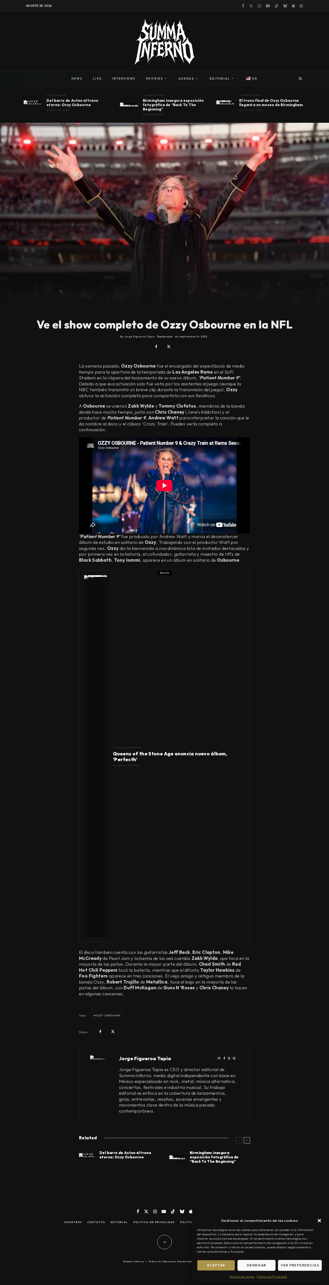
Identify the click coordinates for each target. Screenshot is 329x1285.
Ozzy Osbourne (108, 1015)
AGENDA (186, 78)
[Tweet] (169, 347)
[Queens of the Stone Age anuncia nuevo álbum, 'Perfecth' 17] (96, 756)
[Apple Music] (293, 5)
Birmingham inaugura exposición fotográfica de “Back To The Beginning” (173, 104)
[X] (251, 5)
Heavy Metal (156, 95)
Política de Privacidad (272, 1276)
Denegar (256, 1265)
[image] (225, 102)
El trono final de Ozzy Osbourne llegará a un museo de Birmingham (271, 102)
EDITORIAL (220, 78)
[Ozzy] (129, 104)
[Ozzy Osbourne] (33, 102)
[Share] (156, 347)
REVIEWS (154, 78)
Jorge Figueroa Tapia (145, 1058)
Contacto (96, 1222)
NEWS (77, 78)
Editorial (119, 1222)
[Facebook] (243, 5)
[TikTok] (276, 5)
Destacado (165, 336)
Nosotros (73, 1222)
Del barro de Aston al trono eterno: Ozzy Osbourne (72, 102)
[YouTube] (267, 5)
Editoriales (58, 95)
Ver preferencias (300, 1265)
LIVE (97, 78)
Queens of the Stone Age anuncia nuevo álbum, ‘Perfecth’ (170, 756)
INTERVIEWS (124, 78)
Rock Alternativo (129, 747)
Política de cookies (242, 1276)
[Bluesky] (285, 5)
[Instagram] (259, 5)
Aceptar (216, 1265)
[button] (319, 1220)
